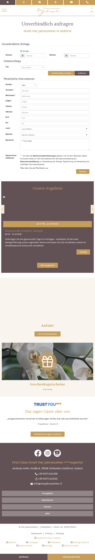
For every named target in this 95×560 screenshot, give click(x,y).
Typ (7, 66)
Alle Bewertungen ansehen (47, 434)
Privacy (48, 534)
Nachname (11, 95)
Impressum (36, 534)
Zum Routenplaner (47, 334)
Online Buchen (71, 557)
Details (83, 252)
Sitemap (60, 534)
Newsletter (47, 500)
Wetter (47, 507)
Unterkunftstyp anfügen (61, 73)
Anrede (9, 84)
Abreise (52, 55)
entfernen (82, 73)
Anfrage (24, 557)
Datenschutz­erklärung (11, 156)
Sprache (9, 134)
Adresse (9, 111)
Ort (7, 122)
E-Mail (9, 100)
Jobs (47, 514)
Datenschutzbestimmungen (44, 155)
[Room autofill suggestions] (43, 67)
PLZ (7, 117)
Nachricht (10, 140)
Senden (82, 171)
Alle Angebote (47, 265)
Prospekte (47, 493)
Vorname (10, 90)
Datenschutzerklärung (29, 161)
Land (8, 128)
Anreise (9, 55)
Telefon (9, 106)
